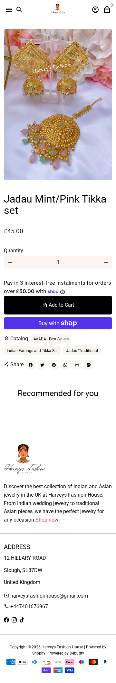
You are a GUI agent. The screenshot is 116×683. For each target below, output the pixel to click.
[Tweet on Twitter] (42, 364)
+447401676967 (26, 606)
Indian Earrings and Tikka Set (32, 350)
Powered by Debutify (66, 653)
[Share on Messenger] (88, 364)
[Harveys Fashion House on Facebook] (6, 620)
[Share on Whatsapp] (65, 364)
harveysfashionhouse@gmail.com (46, 596)
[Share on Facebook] (30, 364)
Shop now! (47, 520)
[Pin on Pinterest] (53, 364)
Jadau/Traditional (82, 350)
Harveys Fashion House (62, 647)
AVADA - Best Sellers (51, 339)
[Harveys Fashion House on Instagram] (14, 620)
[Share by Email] (77, 364)
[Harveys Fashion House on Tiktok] (21, 620)
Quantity (13, 251)
